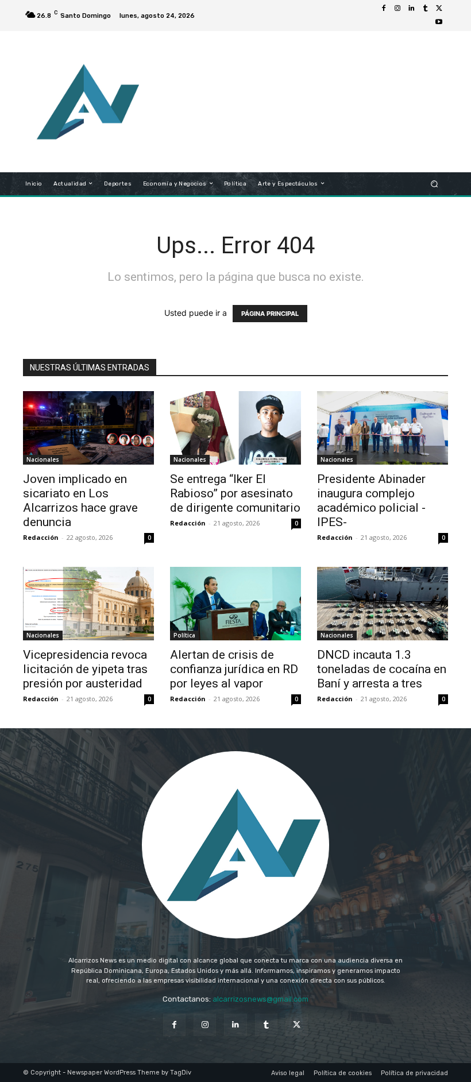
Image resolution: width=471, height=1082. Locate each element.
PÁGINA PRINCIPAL (270, 314)
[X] (439, 9)
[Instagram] (397, 9)
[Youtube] (439, 22)
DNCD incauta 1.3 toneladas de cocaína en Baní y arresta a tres (381, 669)
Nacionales (42, 459)
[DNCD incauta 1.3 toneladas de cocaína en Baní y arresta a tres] (382, 603)
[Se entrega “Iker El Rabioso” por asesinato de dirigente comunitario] (235, 428)
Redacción (41, 537)
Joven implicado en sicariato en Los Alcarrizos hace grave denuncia (80, 500)
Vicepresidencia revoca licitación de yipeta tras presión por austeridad (85, 669)
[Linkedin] (411, 9)
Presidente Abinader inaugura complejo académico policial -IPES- (371, 500)
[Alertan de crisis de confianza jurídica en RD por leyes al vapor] (235, 603)
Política (184, 635)
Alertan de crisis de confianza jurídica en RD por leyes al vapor (234, 669)
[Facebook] (384, 9)
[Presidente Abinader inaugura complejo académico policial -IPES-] (382, 428)
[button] (434, 183)
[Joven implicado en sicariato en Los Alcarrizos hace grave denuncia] (88, 428)
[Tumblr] (425, 9)
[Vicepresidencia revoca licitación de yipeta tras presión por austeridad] (88, 603)
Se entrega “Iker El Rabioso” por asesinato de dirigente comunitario (235, 493)
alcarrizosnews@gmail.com (260, 999)
